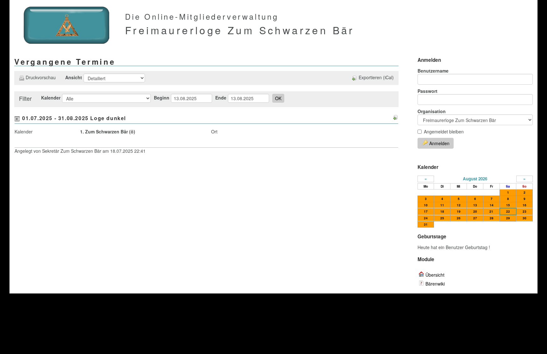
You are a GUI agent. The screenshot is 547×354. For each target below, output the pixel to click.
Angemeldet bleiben (444, 131)
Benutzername (433, 71)
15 (508, 205)
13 (475, 205)
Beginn (161, 97)
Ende (220, 97)
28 (492, 218)
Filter (25, 98)
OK (278, 98)
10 (426, 205)
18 (442, 211)
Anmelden (439, 143)
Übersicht (434, 275)
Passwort (427, 91)
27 (475, 218)
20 (475, 211)
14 (492, 205)
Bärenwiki (435, 283)
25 (442, 218)
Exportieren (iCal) (376, 77)
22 (508, 211)
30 (524, 218)
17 (426, 211)
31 (426, 224)
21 (491, 211)
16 (524, 205)
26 (459, 218)
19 (459, 211)
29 (508, 218)
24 (426, 218)
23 (524, 211)
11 (442, 205)
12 (459, 205)
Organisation (432, 111)
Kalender (50, 97)
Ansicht (73, 77)
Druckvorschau (41, 77)
